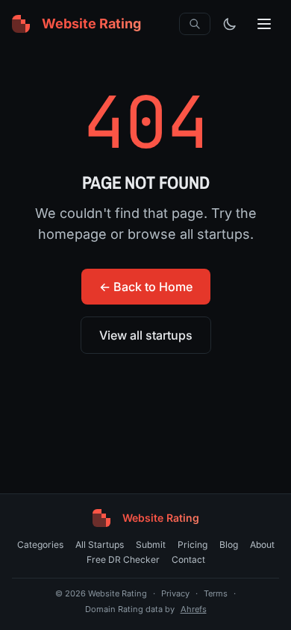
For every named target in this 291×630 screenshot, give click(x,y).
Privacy (175, 593)
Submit (151, 544)
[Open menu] (264, 24)
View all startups (146, 335)
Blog (228, 544)
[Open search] (194, 24)
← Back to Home (146, 286)
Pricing (192, 544)
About (262, 544)
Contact (188, 559)
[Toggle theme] (229, 23)
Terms (216, 593)
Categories (40, 544)
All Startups (99, 544)
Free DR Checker (123, 559)
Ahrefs (194, 609)
